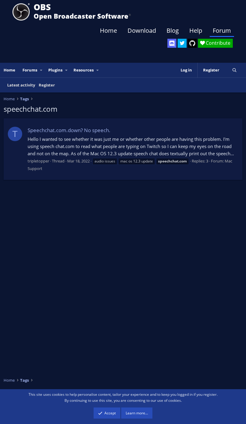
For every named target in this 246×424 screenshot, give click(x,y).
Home (108, 30)
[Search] (234, 70)
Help (195, 30)
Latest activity (21, 85)
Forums (29, 70)
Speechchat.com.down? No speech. (69, 130)
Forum (222, 30)
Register (47, 85)
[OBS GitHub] (192, 43)
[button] (41, 70)
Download (142, 30)
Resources (84, 70)
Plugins (55, 70)
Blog (172, 30)
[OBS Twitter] (182, 43)
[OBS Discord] (171, 43)
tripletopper (38, 161)
